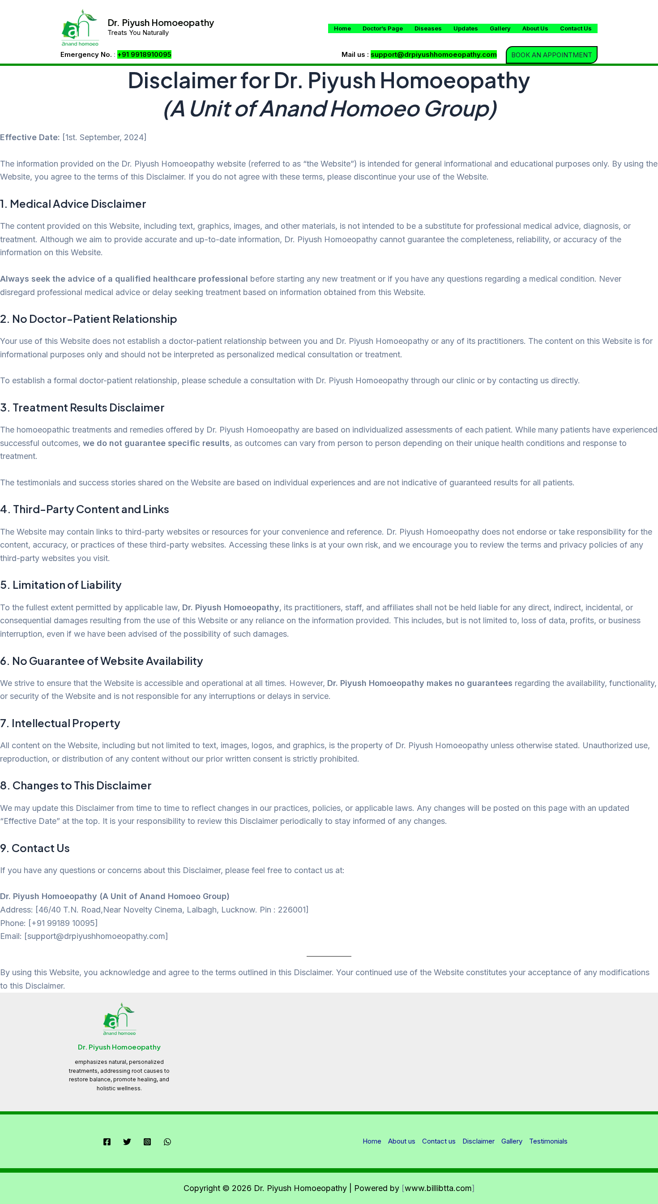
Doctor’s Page (383, 28)
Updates (465, 28)
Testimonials (548, 1141)
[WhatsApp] (167, 1142)
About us (535, 28)
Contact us (576, 28)
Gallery (500, 28)
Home (342, 28)
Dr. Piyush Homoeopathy (160, 22)
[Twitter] (127, 1142)
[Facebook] (107, 1142)
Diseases (428, 28)
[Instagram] (147, 1142)
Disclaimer (478, 1141)
